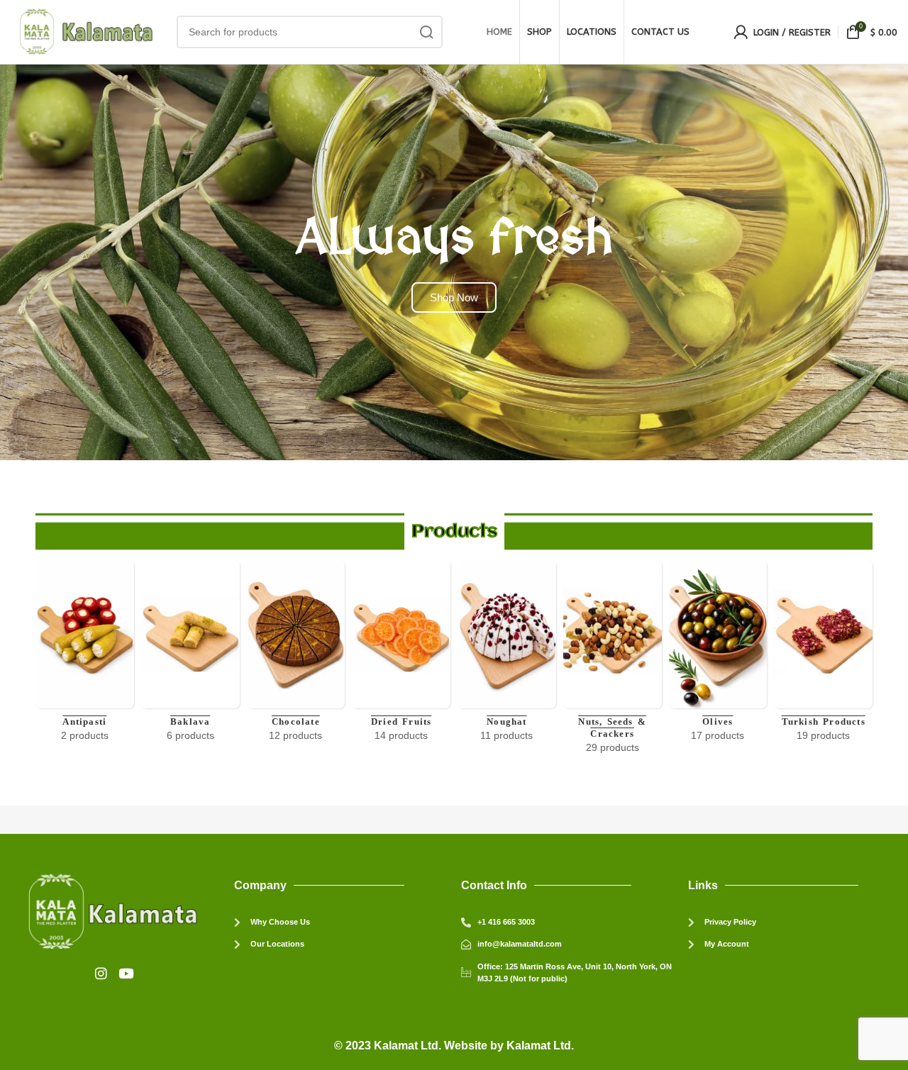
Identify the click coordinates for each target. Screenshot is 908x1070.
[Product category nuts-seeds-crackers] (612, 661)
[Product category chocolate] (296, 655)
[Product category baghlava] (190, 655)
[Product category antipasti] (84, 655)
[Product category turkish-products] (823, 655)
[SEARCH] (426, 32)
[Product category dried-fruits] (401, 655)
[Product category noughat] (507, 655)
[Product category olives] (718, 655)
